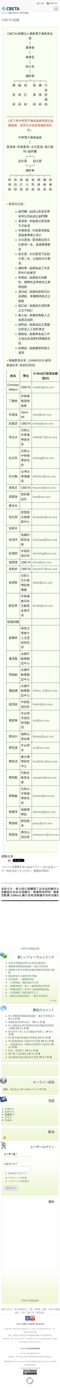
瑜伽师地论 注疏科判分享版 (22, 976)
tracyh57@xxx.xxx (45, 569)
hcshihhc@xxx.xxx (45, 761)
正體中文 (9, 1109)
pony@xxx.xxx (42, 823)
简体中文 (9, 1111)
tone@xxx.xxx (42, 562)
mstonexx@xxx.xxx (46, 834)
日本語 (8, 1114)
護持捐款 (40, 1312)
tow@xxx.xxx (41, 496)
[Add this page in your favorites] (9, 860)
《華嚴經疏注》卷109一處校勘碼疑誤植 (28, 989)
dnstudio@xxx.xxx (45, 517)
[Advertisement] (30, 916)
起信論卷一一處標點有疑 (21, 979)
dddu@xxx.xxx (42, 582)
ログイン (37, 866)
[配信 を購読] (30, 1137)
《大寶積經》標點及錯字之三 (23, 992)
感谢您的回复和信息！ (19, 1022)
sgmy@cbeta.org (33, 1353)
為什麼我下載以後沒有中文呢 (23, 1057)
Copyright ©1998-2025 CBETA (30, 1368)
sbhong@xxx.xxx (44, 811)
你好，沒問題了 (16, 1050)
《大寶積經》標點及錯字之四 (23, 982)
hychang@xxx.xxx (45, 539)
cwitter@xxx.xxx (43, 387)
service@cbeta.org (43, 1329)
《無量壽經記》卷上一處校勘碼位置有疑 (29, 986)
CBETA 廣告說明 (30, 948)
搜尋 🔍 (30, 1312)
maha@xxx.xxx (43, 423)
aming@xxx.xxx (43, 458)
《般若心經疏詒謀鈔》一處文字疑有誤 (28, 996)
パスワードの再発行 (18, 1181)
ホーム (4, 13)
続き (55, 1000)
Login (42, 3)
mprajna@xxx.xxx (44, 777)
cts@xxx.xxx (41, 720)
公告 (23, 1312)
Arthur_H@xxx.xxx (45, 690)
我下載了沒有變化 (17, 1053)
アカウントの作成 (17, 1177)
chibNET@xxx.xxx (45, 437)
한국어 (8, 1117)
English (8, 1120)
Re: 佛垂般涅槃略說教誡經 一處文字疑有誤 (30, 1016)
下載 (30, 1309)
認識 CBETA (13, 13)
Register (53, 3)
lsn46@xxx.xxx (43, 605)
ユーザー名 (10, 1154)
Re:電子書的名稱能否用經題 (22, 1037)
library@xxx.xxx (43, 736)
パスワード (10, 1164)
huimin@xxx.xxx (43, 795)
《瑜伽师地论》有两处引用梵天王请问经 (29, 1044)
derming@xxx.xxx (44, 553)
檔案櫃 (37, 1309)
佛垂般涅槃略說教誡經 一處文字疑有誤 (28, 966)
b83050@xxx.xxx (44, 476)
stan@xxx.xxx (42, 414)
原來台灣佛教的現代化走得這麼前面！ (28, 963)
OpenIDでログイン (18, 1173)
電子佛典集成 (20, 1309)
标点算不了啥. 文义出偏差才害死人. (26, 1031)
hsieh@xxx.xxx (43, 704)
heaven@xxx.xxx (44, 487)
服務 (44, 1309)
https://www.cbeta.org (21, 1329)
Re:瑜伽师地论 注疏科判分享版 (24, 1041)
